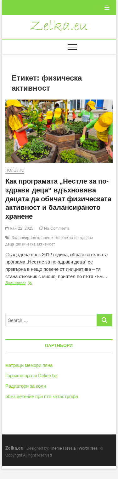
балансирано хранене (32, 238)
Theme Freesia (63, 448)
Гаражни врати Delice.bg (31, 375)
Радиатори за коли (25, 385)
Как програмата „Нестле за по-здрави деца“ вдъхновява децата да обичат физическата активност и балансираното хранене (58, 199)
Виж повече (30, 283)
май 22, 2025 (21, 228)
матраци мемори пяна (29, 364)
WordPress (88, 448)
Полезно (14, 170)
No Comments (56, 228)
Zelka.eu (14, 448)
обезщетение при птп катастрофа (41, 396)
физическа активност (35, 244)
